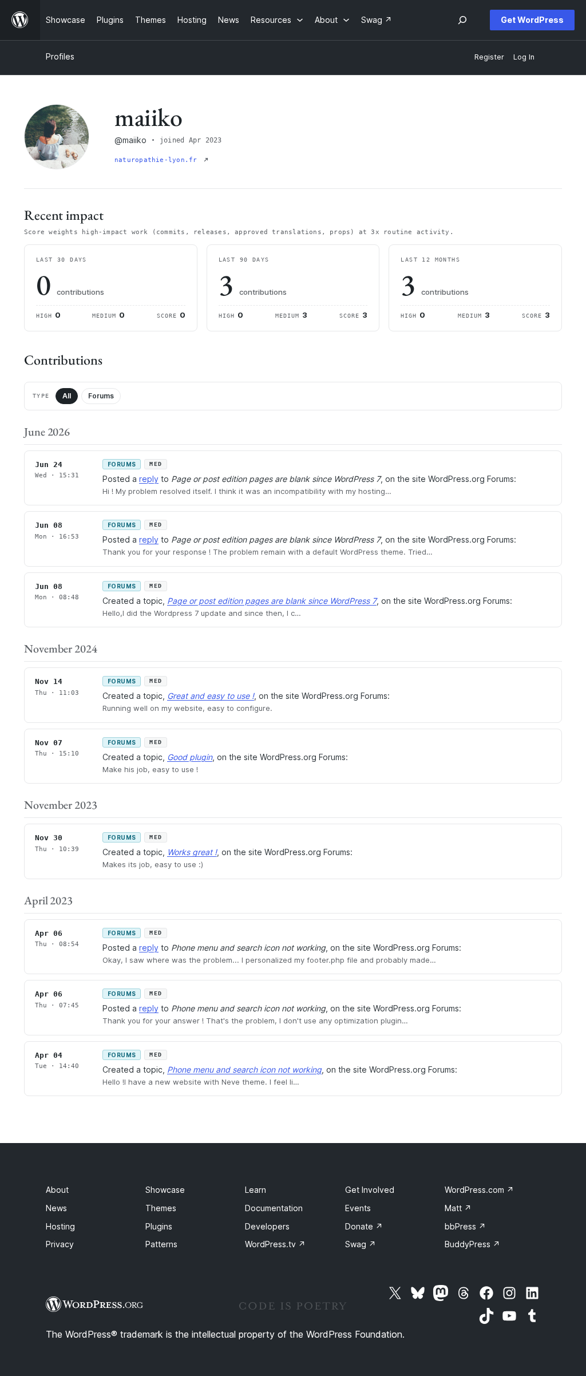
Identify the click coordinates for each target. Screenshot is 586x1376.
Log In (523, 57)
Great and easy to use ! (210, 696)
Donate (364, 1226)
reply (149, 479)
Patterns (161, 1244)
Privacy (60, 1244)
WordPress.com (479, 1190)
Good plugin (189, 757)
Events (358, 1208)
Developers (267, 1226)
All (66, 396)
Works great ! (192, 852)
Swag (360, 1244)
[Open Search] (462, 20)
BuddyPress (472, 1244)
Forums (101, 396)
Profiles (60, 56)
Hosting (60, 1226)
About (57, 1190)
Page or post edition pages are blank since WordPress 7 (272, 601)
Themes (160, 1208)
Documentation (274, 1208)
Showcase (165, 1190)
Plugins (158, 1226)
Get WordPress (532, 20)
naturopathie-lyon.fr (157, 160)
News (56, 1208)
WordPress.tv (275, 1244)
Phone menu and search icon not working (244, 1069)
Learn (255, 1190)
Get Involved (369, 1190)
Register (489, 57)
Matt (458, 1208)
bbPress (465, 1226)
